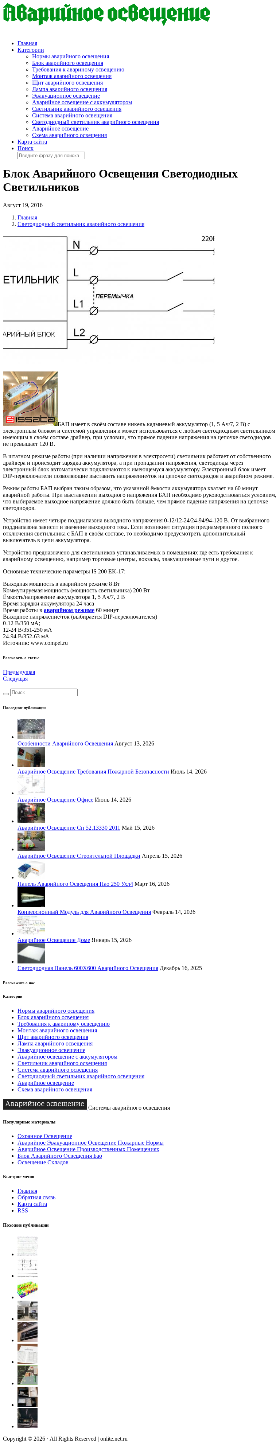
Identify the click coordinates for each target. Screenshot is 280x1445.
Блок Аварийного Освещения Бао (60, 1156)
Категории (31, 50)
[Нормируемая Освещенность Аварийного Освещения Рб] (28, 1276)
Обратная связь (36, 1197)
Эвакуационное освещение (66, 96)
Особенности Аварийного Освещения (65, 743)
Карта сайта (32, 142)
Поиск (26, 148)
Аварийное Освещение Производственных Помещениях (88, 1149)
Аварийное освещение (60, 128)
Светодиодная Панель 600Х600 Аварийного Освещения (88, 968)
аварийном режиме (69, 610)
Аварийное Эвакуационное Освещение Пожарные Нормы (91, 1143)
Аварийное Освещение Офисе (55, 799)
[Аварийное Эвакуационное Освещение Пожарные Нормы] (28, 1340)
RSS (23, 1210)
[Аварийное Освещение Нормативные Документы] (28, 1383)
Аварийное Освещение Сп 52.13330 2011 (69, 828)
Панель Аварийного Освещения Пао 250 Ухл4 (75, 884)
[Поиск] (6, 694)
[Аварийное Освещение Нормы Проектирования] (28, 1362)
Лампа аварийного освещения (69, 89)
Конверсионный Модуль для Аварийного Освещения (84, 912)
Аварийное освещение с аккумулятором (82, 102)
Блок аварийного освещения (67, 63)
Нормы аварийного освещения (70, 56)
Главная (27, 43)
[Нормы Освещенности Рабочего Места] (28, 1297)
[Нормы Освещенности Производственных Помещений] (28, 1405)
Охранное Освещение (45, 1136)
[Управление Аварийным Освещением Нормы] (28, 1254)
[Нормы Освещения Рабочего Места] (28, 1319)
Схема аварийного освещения (69, 135)
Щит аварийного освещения (67, 82)
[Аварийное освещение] (106, 24)
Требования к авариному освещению (78, 69)
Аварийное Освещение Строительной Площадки (79, 856)
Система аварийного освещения (72, 115)
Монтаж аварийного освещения (72, 76)
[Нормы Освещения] (28, 1426)
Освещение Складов (43, 1162)
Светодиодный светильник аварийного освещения (95, 122)
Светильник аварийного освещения (76, 109)
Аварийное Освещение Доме (54, 940)
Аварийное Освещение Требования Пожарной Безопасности (93, 771)
